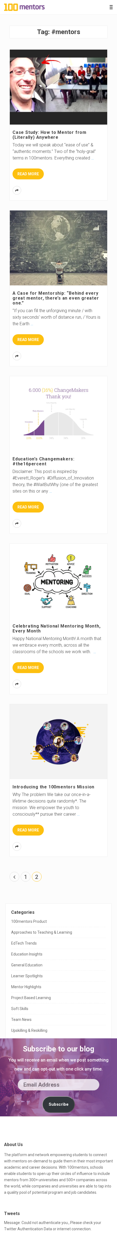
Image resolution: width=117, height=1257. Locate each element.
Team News (21, 1019)
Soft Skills (19, 1008)
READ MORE (28, 174)
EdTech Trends (24, 943)
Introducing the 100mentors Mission (53, 786)
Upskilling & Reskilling (29, 1030)
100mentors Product (29, 921)
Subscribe (59, 1104)
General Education (26, 965)
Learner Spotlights (27, 976)
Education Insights (26, 954)
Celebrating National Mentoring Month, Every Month (57, 628)
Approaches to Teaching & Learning (41, 932)
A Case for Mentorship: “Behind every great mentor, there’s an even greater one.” (56, 298)
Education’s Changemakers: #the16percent (44, 461)
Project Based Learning (31, 998)
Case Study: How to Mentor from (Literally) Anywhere (50, 135)
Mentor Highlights (26, 987)
